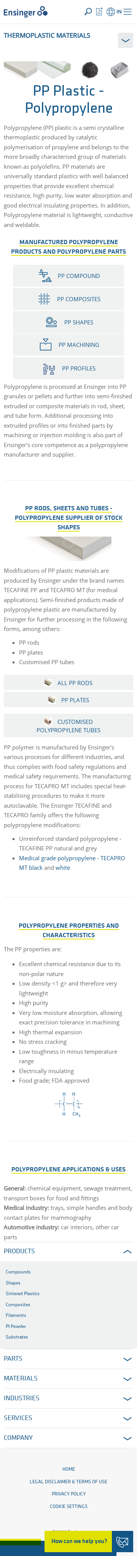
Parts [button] (13, 1359)
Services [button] (18, 1418)
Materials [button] (21, 1378)
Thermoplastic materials (47, 35)
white (63, 867)
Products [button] (19, 1251)
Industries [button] (22, 1398)
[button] (127, 12)
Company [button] (18, 1438)
